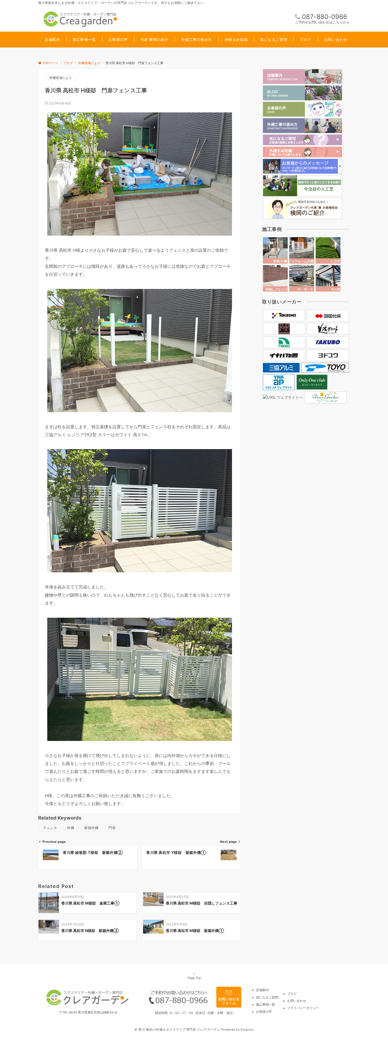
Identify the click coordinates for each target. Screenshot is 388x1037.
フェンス (50, 828)
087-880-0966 (324, 17)
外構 (70, 828)
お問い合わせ (296, 1001)
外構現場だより (60, 78)
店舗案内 (262, 990)
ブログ (292, 994)
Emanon (247, 1029)
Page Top (194, 978)
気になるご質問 (267, 997)
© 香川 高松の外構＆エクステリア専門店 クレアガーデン (177, 1029)
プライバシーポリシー (303, 1008)
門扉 (112, 828)
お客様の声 (264, 1012)
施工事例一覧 (265, 1004)
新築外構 (91, 828)
